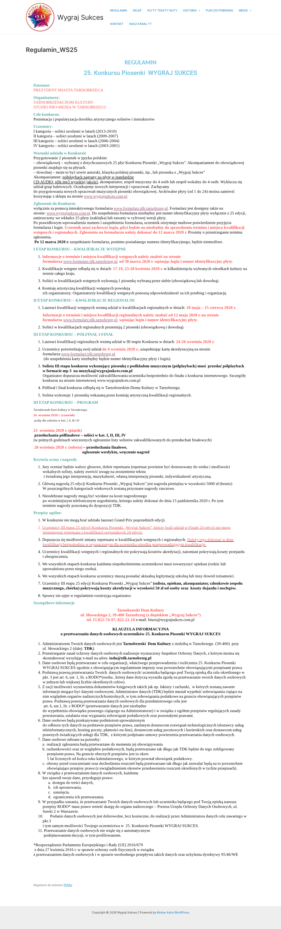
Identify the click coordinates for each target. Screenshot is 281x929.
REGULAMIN (118, 10)
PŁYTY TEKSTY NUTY (162, 10)
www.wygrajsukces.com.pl (105, 196)
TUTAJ (67, 885)
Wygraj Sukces (80, 17)
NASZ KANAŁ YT (140, 24)
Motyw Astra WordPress (173, 912)
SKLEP (137, 10)
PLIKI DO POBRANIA (219, 10)
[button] (198, 10)
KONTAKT (116, 24)
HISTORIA (190, 10)
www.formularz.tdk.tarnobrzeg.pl (141, 208)
